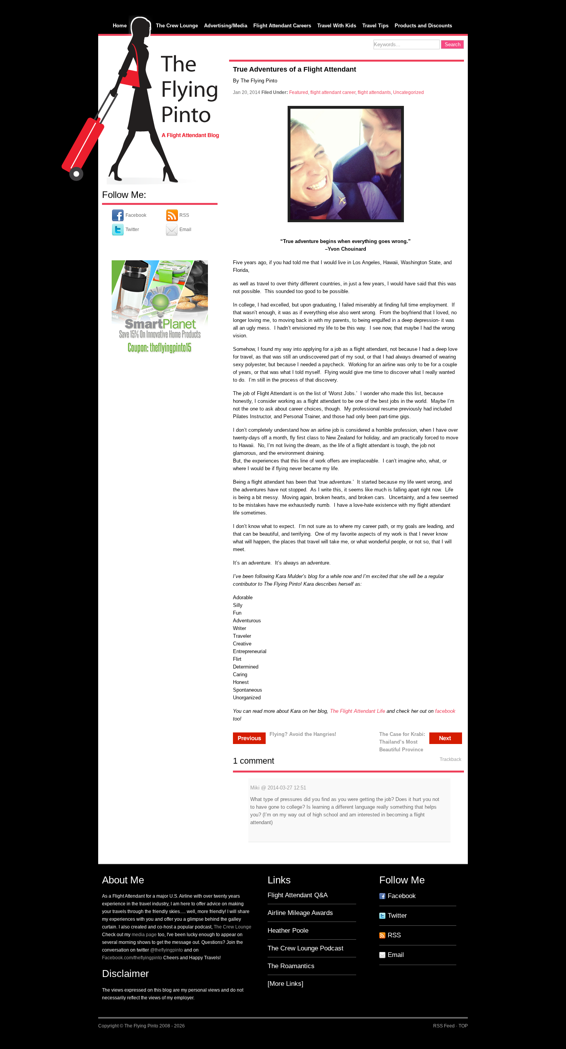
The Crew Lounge (177, 25)
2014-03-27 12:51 (287, 788)
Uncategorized (408, 92)
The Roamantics (291, 966)
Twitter (131, 229)
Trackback (450, 759)
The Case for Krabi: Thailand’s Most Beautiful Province (402, 737)
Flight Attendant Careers (282, 25)
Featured (298, 92)
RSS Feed (444, 1026)
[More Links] (285, 983)
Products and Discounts (423, 25)
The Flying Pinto (141, 1026)
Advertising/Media (225, 25)
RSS (183, 215)
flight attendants (374, 92)
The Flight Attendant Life (356, 711)
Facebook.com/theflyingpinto (132, 957)
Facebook (135, 215)
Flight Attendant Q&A (298, 895)
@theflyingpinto (166, 950)
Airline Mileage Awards (300, 913)
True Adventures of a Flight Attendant (294, 69)
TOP (463, 1026)
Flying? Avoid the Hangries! (303, 734)
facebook (445, 711)
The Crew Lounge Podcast (305, 948)
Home (120, 25)
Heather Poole (288, 930)
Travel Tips (375, 25)
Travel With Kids (336, 25)
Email (184, 229)
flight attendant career (332, 92)
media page (144, 934)
